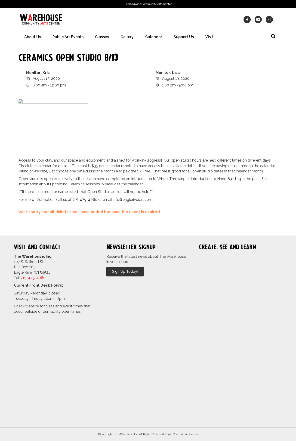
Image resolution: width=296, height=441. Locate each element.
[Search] (273, 36)
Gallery (127, 37)
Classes (102, 37)
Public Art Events (67, 37)
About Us (32, 37)
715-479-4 (30, 278)
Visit (209, 37)
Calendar (153, 37)
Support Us (184, 37)
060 (42, 278)
